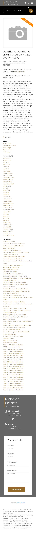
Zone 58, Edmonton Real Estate (13, 390)
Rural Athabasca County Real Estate (15, 276)
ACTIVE (25, 7)
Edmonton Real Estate (10, 255)
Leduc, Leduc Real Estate (11, 267)
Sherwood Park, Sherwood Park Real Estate (17, 325)
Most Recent (7, 158)
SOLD (32, 7)
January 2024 (7, 227)
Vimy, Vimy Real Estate (10, 340)
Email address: (12, 462)
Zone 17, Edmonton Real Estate (13, 362)
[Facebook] (10, 419)
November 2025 (8, 180)
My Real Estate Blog (9, 146)
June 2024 (6, 216)
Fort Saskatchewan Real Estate (13, 259)
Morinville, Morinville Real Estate (13, 274)
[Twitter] (13, 419)
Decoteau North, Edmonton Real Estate (16, 252)
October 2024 (7, 208)
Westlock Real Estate (10, 343)
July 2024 (6, 214)
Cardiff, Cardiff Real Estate (12, 250)
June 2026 (6, 165)
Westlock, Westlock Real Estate (13, 345)
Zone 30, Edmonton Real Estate (13, 373)
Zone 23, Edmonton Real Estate (13, 366)
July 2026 (6, 162)
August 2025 (7, 186)
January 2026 (7, 175)
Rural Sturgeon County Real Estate (14, 315)
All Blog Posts (7, 143)
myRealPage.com (21, 502)
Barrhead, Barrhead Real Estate (13, 246)
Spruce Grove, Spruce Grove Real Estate (16, 332)
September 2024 (8, 210)
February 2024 (7, 225)
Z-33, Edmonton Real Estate (12, 347)
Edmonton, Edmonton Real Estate (14, 257)
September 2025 (8, 184)
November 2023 (8, 231)
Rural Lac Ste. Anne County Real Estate (15, 289)
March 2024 (6, 223)
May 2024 (6, 218)
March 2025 (7, 197)
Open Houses (7, 150)
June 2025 (6, 190)
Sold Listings (7, 152)
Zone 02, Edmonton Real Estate (13, 351)
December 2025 (8, 177)
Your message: (11, 471)
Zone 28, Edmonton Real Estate (13, 371)
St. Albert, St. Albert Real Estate (17, 63)
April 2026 (6, 169)
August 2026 (7, 160)
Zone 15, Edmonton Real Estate (13, 358)
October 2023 (7, 233)
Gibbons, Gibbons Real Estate (13, 265)
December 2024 (8, 203)
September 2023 (8, 235)
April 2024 (6, 220)
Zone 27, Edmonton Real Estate (13, 368)
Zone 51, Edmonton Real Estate (13, 381)
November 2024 (8, 205)
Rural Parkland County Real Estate (14, 302)
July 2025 (6, 188)
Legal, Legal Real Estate (10, 270)
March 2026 (7, 171)
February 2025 (7, 199)
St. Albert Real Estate (9, 334)
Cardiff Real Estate (9, 248)
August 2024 (7, 212)
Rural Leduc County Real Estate (13, 295)
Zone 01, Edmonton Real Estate (13, 349)
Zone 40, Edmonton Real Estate (13, 377)
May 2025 (6, 192)
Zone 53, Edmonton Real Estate (13, 383)
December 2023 (8, 229)
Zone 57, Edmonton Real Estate (13, 388)
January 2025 (7, 201)
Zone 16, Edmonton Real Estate (13, 360)
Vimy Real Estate (8, 338)
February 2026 (7, 173)
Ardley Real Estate (9, 242)
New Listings (7, 148)
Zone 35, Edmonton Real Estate (13, 375)
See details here (19, 72)
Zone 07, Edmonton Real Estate (13, 353)
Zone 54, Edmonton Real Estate (13, 386)
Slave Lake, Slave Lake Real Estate (14, 328)
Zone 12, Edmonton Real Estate (13, 356)
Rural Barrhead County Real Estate (14, 282)
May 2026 (6, 167)
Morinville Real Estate (10, 272)
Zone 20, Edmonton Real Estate (13, 364)
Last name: (10, 454)
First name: (10, 445)
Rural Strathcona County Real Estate (15, 308)
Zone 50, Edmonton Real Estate (13, 379)
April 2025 (6, 195)
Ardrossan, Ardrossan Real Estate (14, 244)
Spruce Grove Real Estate (11, 330)
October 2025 (7, 182)
